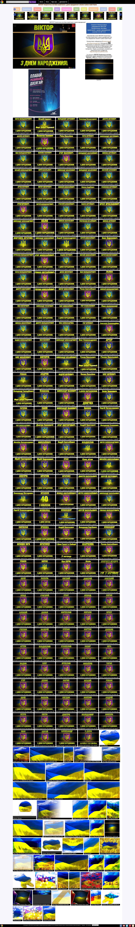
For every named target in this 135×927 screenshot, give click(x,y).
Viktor (76, 9)
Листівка (37, 9)
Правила (83, 925)
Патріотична (27, 9)
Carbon (112, 9)
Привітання (47, 9)
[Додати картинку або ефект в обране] (14, 25)
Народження (67, 9)
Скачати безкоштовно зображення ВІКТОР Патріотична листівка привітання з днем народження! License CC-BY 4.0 (98, 28)
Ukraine (103, 9)
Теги (47, 2)
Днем (57, 9)
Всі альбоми (88, 925)
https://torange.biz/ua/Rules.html (99, 51)
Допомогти (63, 2)
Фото (41, 2)
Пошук (34, 2)
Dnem (84, 9)
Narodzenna (93, 9)
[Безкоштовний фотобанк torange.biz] (2, 2)
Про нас (54, 2)
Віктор (17, 9)
